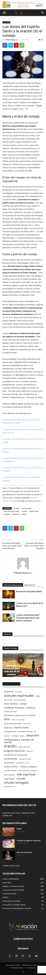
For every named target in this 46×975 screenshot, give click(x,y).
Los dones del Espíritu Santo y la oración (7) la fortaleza (34, 545)
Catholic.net (7, 815)
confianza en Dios (10, 711)
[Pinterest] (16, 45)
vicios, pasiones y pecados (27, 770)
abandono (8, 691)
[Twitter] (10, 45)
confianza (30, 707)
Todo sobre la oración (12, 965)
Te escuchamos (30, 968)
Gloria (19, 829)
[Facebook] (4, 45)
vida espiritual (26, 774)
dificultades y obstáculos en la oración (19, 715)
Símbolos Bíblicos (11, 766)
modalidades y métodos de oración (19, 741)
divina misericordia (18, 720)
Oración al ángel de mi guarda (28, 841)
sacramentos (10, 758)
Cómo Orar (12, 18)
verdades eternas (10, 770)
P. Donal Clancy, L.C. (11, 40)
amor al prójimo (20, 700)
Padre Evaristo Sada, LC (31, 965)
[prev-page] (4, 626)
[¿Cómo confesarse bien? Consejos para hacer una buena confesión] (8, 618)
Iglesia (22, 736)
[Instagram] (16, 956)
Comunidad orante (16, 968)
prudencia (16, 514)
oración (10, 746)
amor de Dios (11, 703)
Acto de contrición (24, 852)
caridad (23, 703)
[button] (4, 12)
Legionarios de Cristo (11, 813)
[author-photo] (23, 569)
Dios (7, 719)
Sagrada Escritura (25, 759)
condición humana (14, 707)
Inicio (4, 18)
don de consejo (27, 508)
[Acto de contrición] (8, 855)
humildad (7, 514)
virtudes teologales (16, 782)
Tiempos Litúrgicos (29, 766)
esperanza (8, 727)
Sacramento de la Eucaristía (15, 755)
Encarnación (27, 724)
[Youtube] (36, 956)
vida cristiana (9, 775)
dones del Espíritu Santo (11, 511)
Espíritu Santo (34, 511)
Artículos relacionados (13, 585)
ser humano (9, 762)
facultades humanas (25, 731)
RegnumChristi (28, 813)
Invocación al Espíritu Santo (29, 591)
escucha (24, 511)
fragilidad (7, 736)
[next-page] (7, 626)
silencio (24, 514)
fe (35, 731)
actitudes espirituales (19, 695)
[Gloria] (8, 832)
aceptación (18, 692)
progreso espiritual (14, 750)
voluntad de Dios (9, 786)
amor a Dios (8, 700)
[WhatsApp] (21, 45)
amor (38, 696)
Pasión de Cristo (24, 747)
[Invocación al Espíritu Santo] (8, 594)
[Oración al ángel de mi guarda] (8, 843)
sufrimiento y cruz (22, 763)
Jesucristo (32, 735)
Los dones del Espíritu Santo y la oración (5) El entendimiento (12, 545)
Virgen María (9, 778)
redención (29, 751)
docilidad (16, 508)
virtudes (21, 778)
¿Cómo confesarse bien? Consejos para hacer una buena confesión (28, 618)
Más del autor (30, 585)
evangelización (10, 731)
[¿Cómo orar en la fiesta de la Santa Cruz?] (8, 606)
